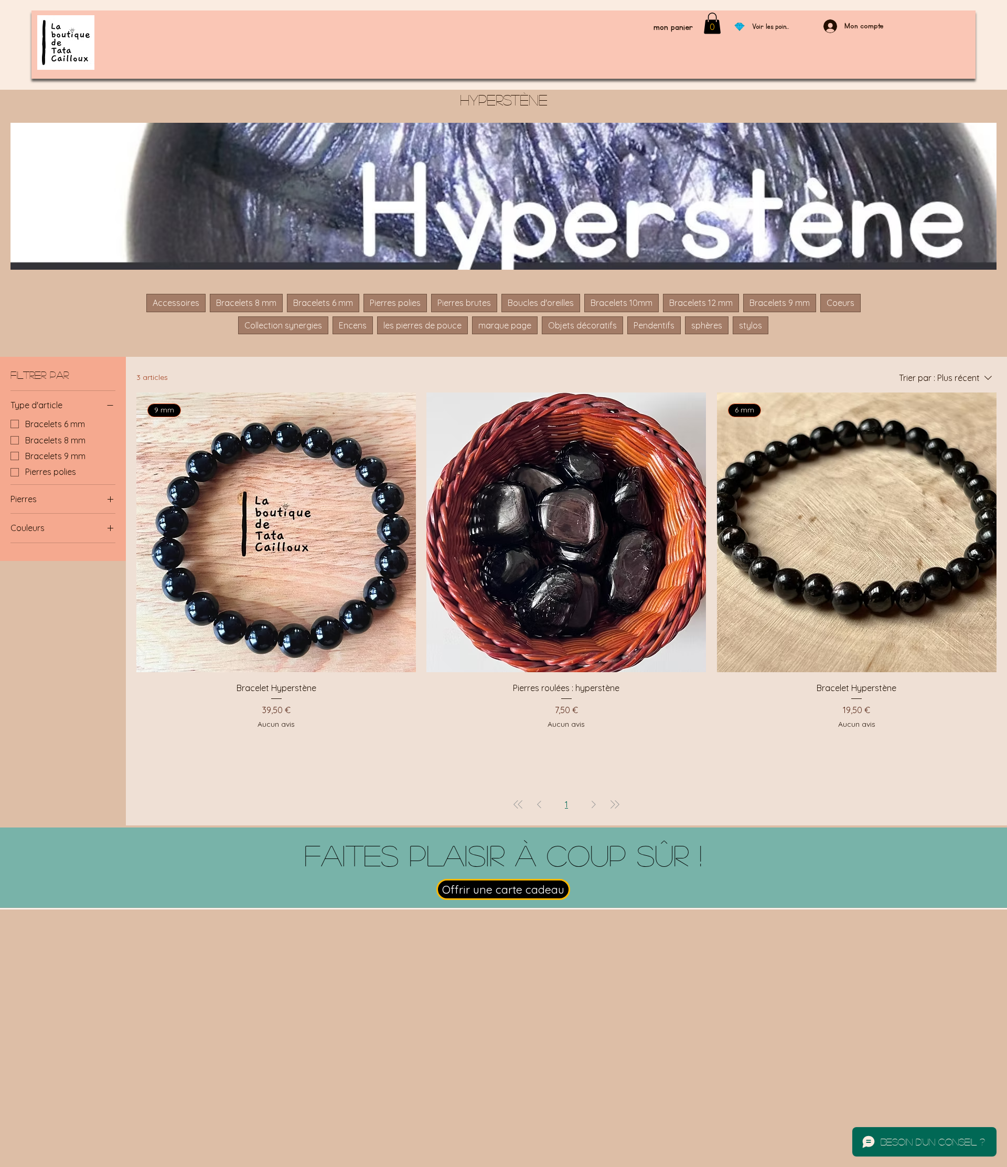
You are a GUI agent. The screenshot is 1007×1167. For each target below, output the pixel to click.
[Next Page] (593, 804)
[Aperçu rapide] (566, 532)
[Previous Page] (539, 804)
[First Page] (518, 804)
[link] (712, 23)
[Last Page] (614, 804)
